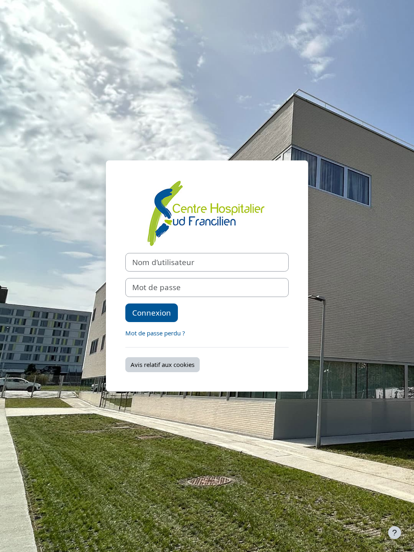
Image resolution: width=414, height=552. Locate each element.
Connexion (151, 313)
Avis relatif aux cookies (162, 364)
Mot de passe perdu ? (155, 333)
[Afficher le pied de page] (394, 532)
